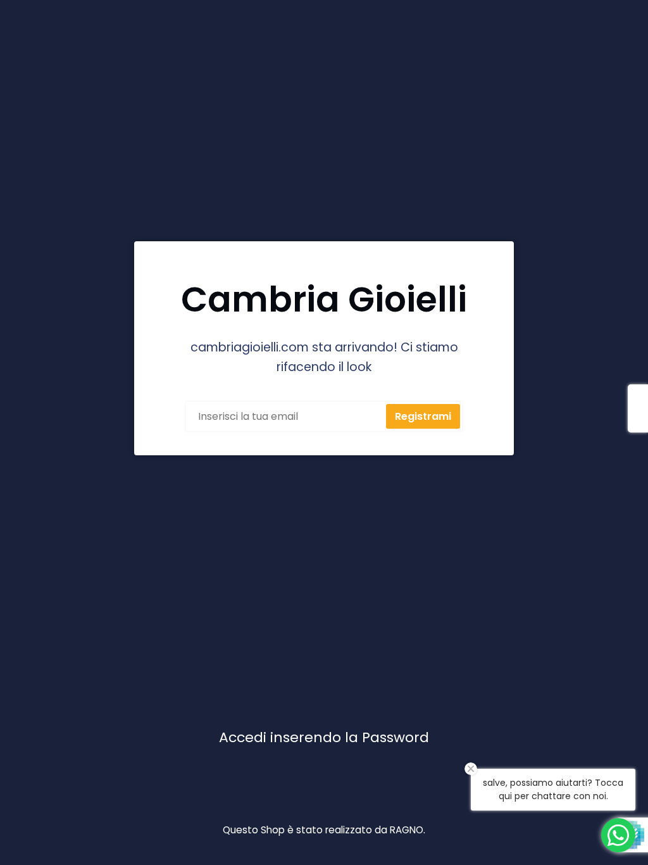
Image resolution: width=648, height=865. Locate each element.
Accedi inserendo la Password (324, 737)
